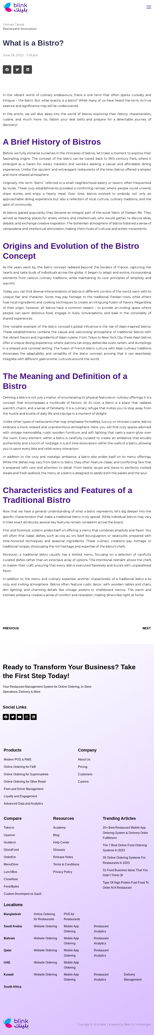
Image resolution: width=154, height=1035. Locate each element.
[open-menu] (148, 8)
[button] (7, 69)
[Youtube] (20, 717)
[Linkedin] (34, 717)
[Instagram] (27, 717)
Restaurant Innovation (20, 29)
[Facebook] (6, 717)
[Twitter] (13, 717)
